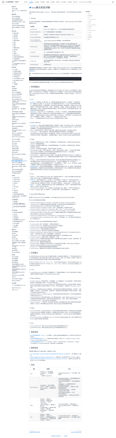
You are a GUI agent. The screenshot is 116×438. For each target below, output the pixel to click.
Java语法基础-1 (17, 16)
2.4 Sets (89, 22)
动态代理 (16, 250)
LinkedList (33, 111)
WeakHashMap (34, 166)
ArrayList (33, 102)
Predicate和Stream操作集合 (19, 155)
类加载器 (16, 231)
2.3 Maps (89, 21)
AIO (14, 188)
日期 (15, 82)
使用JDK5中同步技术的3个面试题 (19, 117)
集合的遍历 (16, 148)
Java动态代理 (17, 252)
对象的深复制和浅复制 (19, 57)
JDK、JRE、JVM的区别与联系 (19, 11)
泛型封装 (16, 262)
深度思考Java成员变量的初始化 (19, 61)
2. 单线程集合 (90, 15)
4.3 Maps (89, 32)
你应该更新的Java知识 (19, 264)
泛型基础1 (16, 258)
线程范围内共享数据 (18, 111)
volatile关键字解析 (18, 94)
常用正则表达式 (17, 75)
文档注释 (16, 35)
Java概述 (16, 8)
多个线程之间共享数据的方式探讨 (19, 114)
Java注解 (16, 239)
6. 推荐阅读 (89, 37)
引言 (15, 277)
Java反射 (16, 235)
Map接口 (16, 152)
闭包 (15, 51)
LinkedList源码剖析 (18, 162)
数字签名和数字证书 (18, 221)
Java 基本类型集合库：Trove (37, 335)
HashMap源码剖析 (18, 171)
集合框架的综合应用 (18, 159)
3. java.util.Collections (91, 24)
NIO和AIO (16, 190)
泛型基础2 (16, 260)
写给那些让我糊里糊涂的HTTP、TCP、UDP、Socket (19, 204)
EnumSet (33, 179)
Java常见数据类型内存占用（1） (38, 338)
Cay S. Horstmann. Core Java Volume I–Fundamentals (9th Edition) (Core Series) (50, 354)
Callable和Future (17, 97)
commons (16, 289)
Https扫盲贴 (16, 223)
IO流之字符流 (17, 181)
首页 (27, 2)
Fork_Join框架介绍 (18, 133)
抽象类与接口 (17, 47)
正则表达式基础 (17, 71)
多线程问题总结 (17, 135)
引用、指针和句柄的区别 (19, 25)
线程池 (15, 90)
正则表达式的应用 (18, 73)
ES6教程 (58, 2)
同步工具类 (16, 119)
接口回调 (16, 49)
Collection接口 (17, 141)
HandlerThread (17, 96)
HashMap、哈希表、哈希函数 (19, 167)
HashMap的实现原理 (18, 169)
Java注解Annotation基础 (19, 240)
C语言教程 (69, 2)
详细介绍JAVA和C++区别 (19, 21)
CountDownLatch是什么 (19, 136)
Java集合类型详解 (18, 161)
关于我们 (66, 436)
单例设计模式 (17, 40)
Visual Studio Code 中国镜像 (85, 2)
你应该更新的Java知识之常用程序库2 (19, 269)
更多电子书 (75, 2)
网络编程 (16, 201)
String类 (15, 69)
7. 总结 (88, 39)
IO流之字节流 (17, 179)
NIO (14, 185)
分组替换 (16, 84)
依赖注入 (16, 248)
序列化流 (16, 192)
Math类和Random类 (18, 80)
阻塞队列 (16, 128)
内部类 (15, 53)
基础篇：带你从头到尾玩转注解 (19, 243)
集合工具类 (16, 150)
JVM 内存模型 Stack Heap (20, 285)
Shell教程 (53, 2)
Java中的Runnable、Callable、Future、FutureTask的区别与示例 (19, 101)
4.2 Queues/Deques (91, 30)
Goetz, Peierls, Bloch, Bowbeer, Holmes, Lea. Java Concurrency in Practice (49, 358)
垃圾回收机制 (17, 58)
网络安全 (16, 227)
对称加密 (16, 216)
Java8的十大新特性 (18, 278)
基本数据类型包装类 (18, 20)
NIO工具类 (16, 186)
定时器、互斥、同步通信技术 (19, 109)
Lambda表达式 (17, 280)
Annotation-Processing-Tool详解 (18, 246)
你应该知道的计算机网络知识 (19, 207)
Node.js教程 (63, 2)
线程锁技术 (16, 107)
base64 (15, 214)
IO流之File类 (16, 177)
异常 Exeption (17, 55)
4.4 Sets (89, 34)
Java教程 (31, 2)
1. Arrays (89, 13)
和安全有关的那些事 (18, 212)
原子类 (15, 121)
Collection (16, 157)
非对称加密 (16, 218)
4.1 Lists (89, 28)
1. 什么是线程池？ (18, 92)
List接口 (15, 143)
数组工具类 (16, 33)
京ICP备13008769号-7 (56, 436)
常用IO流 (16, 183)
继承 (15, 44)
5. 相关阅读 (89, 35)
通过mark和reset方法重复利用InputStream (19, 196)
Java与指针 (16, 23)
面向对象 (16, 36)
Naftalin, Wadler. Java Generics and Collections (42, 357)
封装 (15, 42)
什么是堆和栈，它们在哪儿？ (18, 28)
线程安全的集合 (17, 173)
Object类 (16, 38)
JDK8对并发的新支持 (18, 126)
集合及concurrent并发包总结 (19, 124)
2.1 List (88, 17)
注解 (15, 237)
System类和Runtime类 (19, 78)
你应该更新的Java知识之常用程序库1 (19, 266)
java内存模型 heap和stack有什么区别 (19, 64)
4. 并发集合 (89, 26)
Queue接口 (16, 147)
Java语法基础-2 (17, 18)
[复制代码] (79, 78)
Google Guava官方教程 (19, 275)
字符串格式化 (17, 76)
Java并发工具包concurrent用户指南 (19, 130)
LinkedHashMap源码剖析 (19, 164)
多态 (15, 46)
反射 (15, 233)
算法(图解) (42, 2)
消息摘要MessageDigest (19, 219)
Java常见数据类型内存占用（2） (38, 341)
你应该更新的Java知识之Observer (18, 273)
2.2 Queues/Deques (91, 19)
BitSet (32, 184)
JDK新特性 (16, 257)
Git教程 (48, 2)
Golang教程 (36, 2)
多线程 (15, 88)
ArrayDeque (33, 125)
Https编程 (16, 225)
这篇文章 (32, 71)
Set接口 (15, 145)
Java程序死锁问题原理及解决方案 (19, 104)
